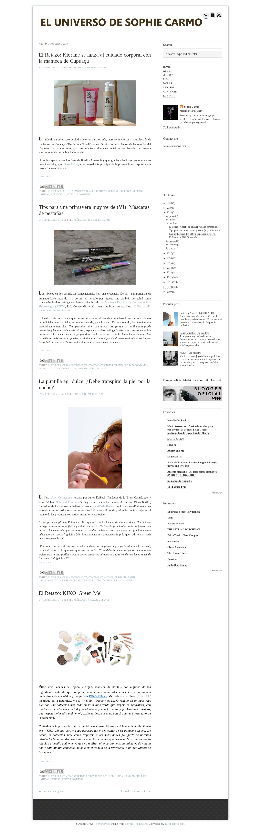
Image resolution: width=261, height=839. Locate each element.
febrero (173, 244)
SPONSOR (169, 87)
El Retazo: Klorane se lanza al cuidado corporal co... (194, 226)
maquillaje (139, 776)
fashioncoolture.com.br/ (179, 481)
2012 (169, 277)
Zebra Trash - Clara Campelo (182, 535)
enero (172, 248)
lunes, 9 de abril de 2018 (89, 394)
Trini (170, 517)
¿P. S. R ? (168, 75)
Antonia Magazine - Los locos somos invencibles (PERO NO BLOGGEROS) (192, 473)
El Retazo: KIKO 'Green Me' (70, 593)
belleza (56, 191)
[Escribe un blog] (50, 187)
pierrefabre (58, 194)
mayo (172, 219)
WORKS (167, 83)
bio (64, 191)
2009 (169, 291)
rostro (96, 580)
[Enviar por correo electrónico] (46, 187)
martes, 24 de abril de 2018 (90, 67)
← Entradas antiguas (51, 791)
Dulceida (172, 559)
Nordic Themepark (136, 823)
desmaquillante (125, 577)
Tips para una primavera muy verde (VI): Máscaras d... (195, 230)
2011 (169, 282)
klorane (138, 191)
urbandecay (68, 368)
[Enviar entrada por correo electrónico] (42, 186)
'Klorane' (61, 168)
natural (44, 194)
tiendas (55, 779)
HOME (166, 66)
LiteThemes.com (174, 823)
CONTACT (169, 96)
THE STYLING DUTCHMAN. (183, 529)
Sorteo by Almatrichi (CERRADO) (197, 313)
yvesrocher (109, 580)
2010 (169, 287)
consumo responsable (81, 191)
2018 (169, 212)
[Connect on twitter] (206, 18)
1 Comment (83, 194)
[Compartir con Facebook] (58, 187)
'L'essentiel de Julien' (68, 502)
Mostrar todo (217, 492)
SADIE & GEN (175, 438)
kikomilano (123, 776)
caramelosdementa (74, 365)
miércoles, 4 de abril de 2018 (91, 600)
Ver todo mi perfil (171, 127)
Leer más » (45, 176)
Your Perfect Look (177, 420)
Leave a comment (99, 368)
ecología (125, 191)
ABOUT (167, 70)
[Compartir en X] (54, 187)
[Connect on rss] (219, 18)
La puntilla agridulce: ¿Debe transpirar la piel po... (193, 234)
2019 (169, 207)
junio (172, 216)
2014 (169, 267)
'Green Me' (143, 696)
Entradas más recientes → (136, 791)
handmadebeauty (50, 580)
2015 (169, 263)
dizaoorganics (138, 365)
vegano (82, 368)
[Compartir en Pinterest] (62, 187)
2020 (169, 203)
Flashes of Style (175, 523)
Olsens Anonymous (177, 547)
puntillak (84, 580)
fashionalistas (174, 456)
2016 (169, 258)
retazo (70, 194)
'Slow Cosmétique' (61, 497)
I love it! (171, 444)
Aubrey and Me (175, 450)
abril (172, 223)
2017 (169, 253)
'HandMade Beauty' (103, 506)
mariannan (173, 541)
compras (93, 365)
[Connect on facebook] (212, 18)
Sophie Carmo (51, 67)
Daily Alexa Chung (177, 565)
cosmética (106, 577)
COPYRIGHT (170, 91)
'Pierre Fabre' (71, 164)
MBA (166, 79)
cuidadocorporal (107, 191)
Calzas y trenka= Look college (194, 333)
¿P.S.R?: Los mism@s (190, 352)
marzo (173, 241)
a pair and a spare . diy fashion (183, 511)
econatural (46, 368)
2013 (169, 272)
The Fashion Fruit (176, 486)
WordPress (104, 823)
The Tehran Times (177, 553)
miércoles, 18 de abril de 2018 (92, 220)
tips (57, 368)
